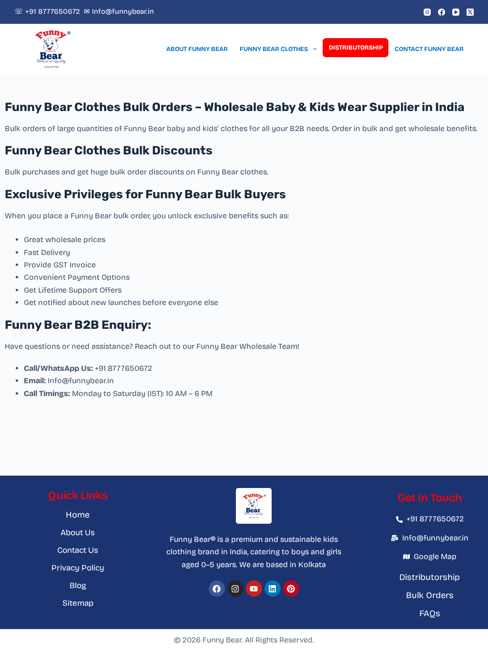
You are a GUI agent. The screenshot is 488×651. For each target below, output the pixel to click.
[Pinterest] (291, 588)
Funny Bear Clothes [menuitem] (274, 49)
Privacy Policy (77, 568)
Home (78, 514)
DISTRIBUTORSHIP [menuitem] (356, 47)
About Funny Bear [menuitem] (197, 49)
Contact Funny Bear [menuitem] (429, 49)
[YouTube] (455, 12)
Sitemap (77, 603)
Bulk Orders (430, 595)
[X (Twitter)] (470, 12)
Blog (78, 585)
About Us (78, 533)
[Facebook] (441, 12)
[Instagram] (427, 12)
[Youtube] (254, 588)
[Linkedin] (272, 588)
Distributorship (429, 577)
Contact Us (77, 550)
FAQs (429, 613)
